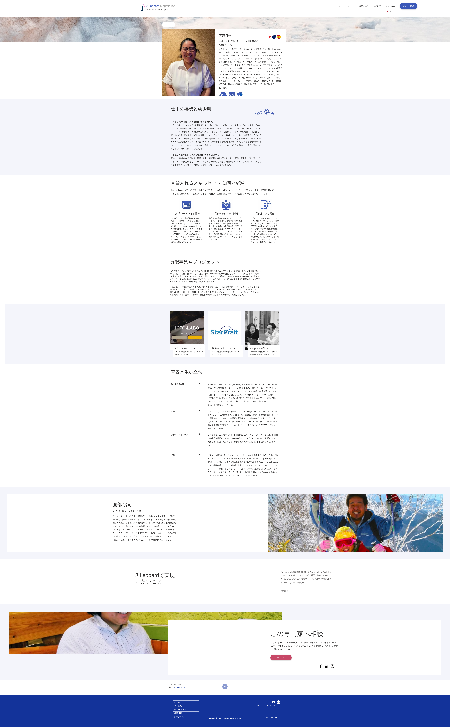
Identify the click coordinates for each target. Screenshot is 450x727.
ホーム (177, 702)
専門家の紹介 (180, 710)
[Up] (225, 686)
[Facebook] (273, 702)
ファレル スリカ (179, 687)
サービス (178, 706)
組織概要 (178, 713)
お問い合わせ (180, 717)
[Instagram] (278, 702)
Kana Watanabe (275, 706)
